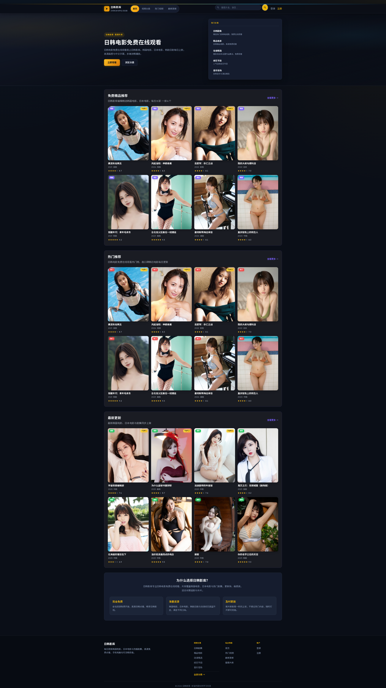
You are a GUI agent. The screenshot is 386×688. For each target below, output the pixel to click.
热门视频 (159, 8)
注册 (279, 8)
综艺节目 (198, 662)
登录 (273, 8)
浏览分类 (129, 62)
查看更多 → (272, 98)
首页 (135, 8)
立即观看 (112, 62)
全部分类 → (199, 674)
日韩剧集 (198, 648)
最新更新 (172, 8)
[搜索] (265, 7)
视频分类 (146, 8)
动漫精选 (198, 658)
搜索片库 (229, 662)
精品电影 (198, 653)
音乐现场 (198, 667)
